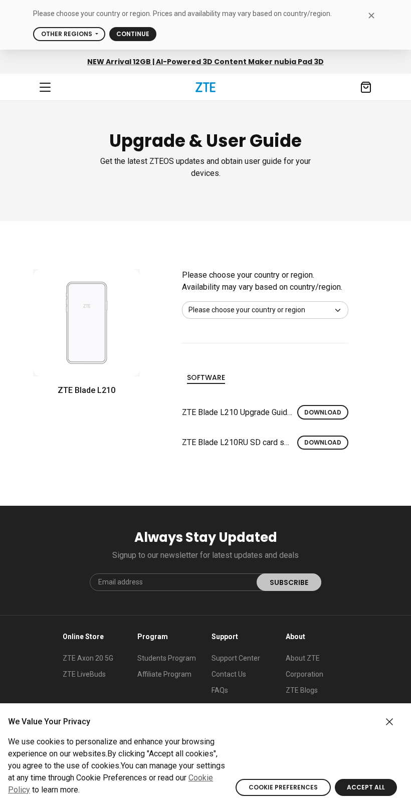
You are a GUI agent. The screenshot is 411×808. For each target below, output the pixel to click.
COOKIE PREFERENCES (283, 787)
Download (322, 412)
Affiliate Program (164, 674)
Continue (132, 34)
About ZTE (303, 658)
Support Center (236, 658)
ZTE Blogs (302, 690)
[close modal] (371, 15)
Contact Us (229, 674)
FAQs (220, 690)
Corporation (304, 674)
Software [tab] (206, 377)
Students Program (166, 658)
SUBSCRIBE (289, 582)
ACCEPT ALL (366, 787)
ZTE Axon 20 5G (88, 658)
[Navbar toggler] (45, 87)
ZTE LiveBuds (84, 674)
